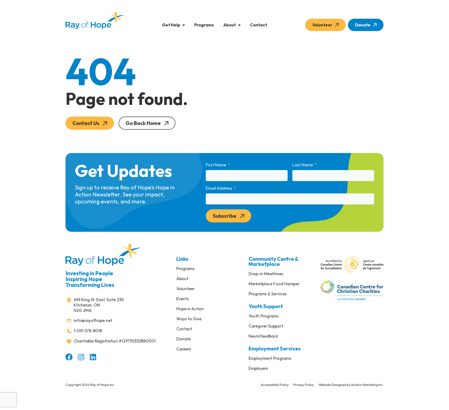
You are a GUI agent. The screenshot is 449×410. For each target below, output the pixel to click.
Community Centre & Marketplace (273, 261)
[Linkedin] (93, 357)
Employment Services (275, 348)
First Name (216, 165)
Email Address (219, 188)
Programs (204, 25)
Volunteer (322, 25)
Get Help (171, 25)
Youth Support (266, 306)
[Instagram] (81, 357)
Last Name (303, 165)
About (229, 25)
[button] (89, 123)
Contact (258, 25)
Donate (362, 25)
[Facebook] (69, 357)
